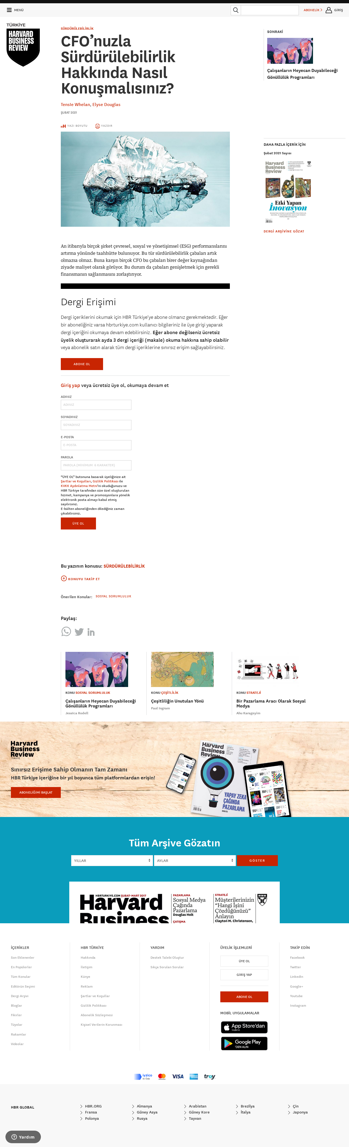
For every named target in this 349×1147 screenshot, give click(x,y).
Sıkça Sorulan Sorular (167, 967)
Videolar (17, 1044)
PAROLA (67, 457)
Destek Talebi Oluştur (167, 957)
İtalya (245, 1112)
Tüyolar (16, 1024)
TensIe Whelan (75, 104)
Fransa (90, 1112)
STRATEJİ (253, 693)
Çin (295, 1106)
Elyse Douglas (106, 104)
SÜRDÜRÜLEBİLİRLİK (77, 28)
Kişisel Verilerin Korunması (101, 1024)
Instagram (298, 1005)
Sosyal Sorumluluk (113, 596)
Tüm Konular (21, 977)
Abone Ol (82, 364)
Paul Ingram (160, 708)
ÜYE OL (78, 523)
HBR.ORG (93, 1106)
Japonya (300, 1112)
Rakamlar (18, 1034)
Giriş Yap (244, 975)
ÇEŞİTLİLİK (169, 693)
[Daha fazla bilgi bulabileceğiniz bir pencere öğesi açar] (23, 1137)
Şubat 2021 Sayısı (277, 153)
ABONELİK (312, 10)
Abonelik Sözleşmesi (97, 1015)
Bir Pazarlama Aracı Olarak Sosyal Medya (271, 703)
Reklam (87, 986)
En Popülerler (21, 967)
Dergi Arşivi (19, 996)
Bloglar (16, 1005)
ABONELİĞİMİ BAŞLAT (35, 792)
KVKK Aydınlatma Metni (79, 486)
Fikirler (16, 1015)
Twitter (295, 967)
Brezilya (247, 1106)
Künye (85, 977)
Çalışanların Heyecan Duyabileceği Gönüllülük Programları (100, 703)
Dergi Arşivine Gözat (284, 231)
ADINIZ (66, 397)
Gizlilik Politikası (105, 481)
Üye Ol (244, 961)
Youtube (296, 996)
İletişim (86, 967)
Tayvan (194, 1118)
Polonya (91, 1118)
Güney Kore (199, 1112)
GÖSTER (257, 860)
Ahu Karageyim (248, 713)
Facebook (297, 957)
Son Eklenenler (22, 957)
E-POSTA (67, 437)
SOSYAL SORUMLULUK (93, 693)
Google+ (296, 986)
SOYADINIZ (69, 417)
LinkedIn (296, 977)
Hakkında (88, 957)
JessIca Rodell (76, 713)
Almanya (144, 1106)
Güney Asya (147, 1112)
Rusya (142, 1118)
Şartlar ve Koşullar (95, 996)
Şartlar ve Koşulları (76, 481)
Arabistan (197, 1106)
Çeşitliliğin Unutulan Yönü (177, 701)
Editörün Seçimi (23, 986)
